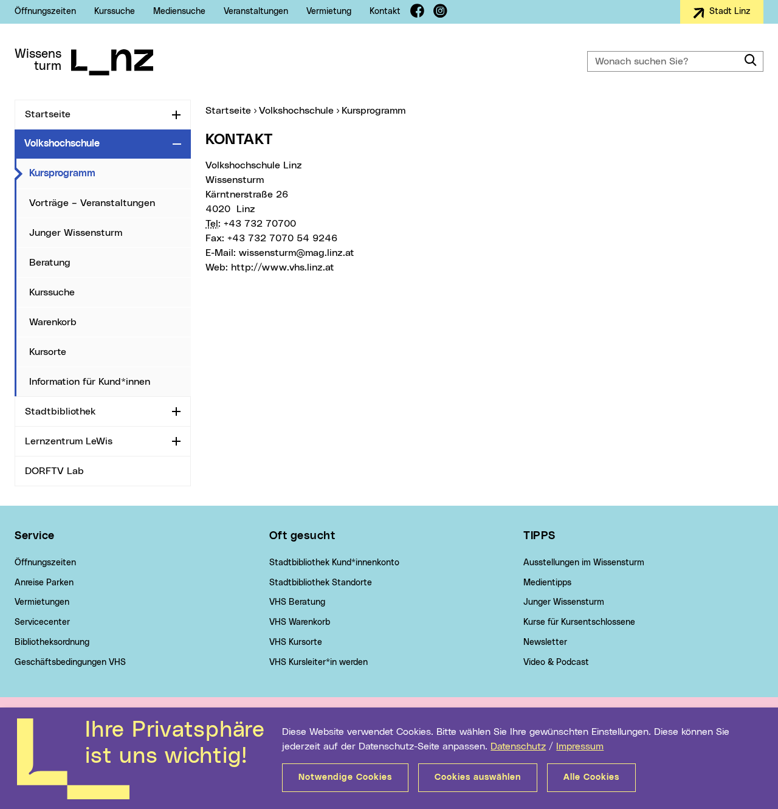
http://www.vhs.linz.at (282, 267)
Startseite (48, 114)
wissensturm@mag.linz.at (296, 253)
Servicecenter (42, 622)
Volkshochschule (62, 143)
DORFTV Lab (54, 471)
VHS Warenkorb (299, 622)
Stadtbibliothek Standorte (320, 583)
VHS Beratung (297, 602)
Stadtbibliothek (60, 411)
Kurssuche (114, 11)
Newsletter (545, 642)
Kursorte (47, 352)
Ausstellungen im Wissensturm (583, 563)
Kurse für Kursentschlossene (579, 622)
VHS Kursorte (295, 642)
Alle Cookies (591, 777)
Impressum (580, 746)
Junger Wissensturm (75, 233)
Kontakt (385, 11)
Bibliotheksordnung (52, 642)
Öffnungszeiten (45, 11)
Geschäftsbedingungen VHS (70, 662)
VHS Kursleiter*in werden (318, 662)
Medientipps (547, 583)
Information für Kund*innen (89, 382)
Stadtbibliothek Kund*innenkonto (334, 563)
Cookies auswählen (478, 777)
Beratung (50, 262)
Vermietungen (42, 602)
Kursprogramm (110, 173)
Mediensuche (179, 11)
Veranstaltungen (256, 11)
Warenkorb (53, 322)
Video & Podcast (556, 662)
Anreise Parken (44, 583)
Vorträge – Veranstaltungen (92, 203)
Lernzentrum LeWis (68, 441)
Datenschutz (518, 746)
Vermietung (328, 11)
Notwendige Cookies (345, 777)
